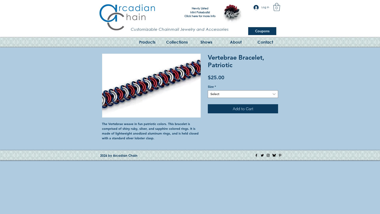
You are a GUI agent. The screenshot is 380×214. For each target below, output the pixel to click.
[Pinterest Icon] (280, 155)
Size (212, 87)
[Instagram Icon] (268, 155)
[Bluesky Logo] (274, 155)
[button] (276, 7)
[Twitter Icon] (262, 155)
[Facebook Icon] (256, 155)
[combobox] (243, 94)
